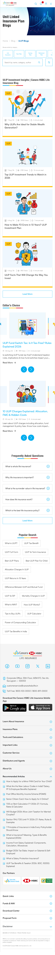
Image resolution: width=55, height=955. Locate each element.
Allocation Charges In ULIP (17, 569)
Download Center (11, 910)
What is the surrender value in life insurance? (25, 488)
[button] (24, 369)
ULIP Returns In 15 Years (15, 578)
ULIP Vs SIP (10, 596)
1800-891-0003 (40, 691)
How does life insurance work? (18, 499)
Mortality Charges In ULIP (33, 596)
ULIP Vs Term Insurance (35, 552)
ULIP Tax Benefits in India (16, 631)
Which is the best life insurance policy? (22, 510)
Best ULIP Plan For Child (36, 560)
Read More (8, 362)
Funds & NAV (9, 903)
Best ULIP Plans (12, 560)
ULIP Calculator (34, 613)
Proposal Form (9, 918)
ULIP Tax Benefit (31, 543)
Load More (27, 294)
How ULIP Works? (32, 604)
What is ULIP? (11, 543)
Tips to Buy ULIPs (12, 613)
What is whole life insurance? (18, 466)
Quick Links (8, 896)
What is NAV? (11, 604)
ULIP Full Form (11, 552)
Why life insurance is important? (19, 477)
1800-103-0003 (23, 691)
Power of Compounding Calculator (20, 622)
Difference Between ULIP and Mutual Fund (23, 587)
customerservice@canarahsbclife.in (22, 685)
